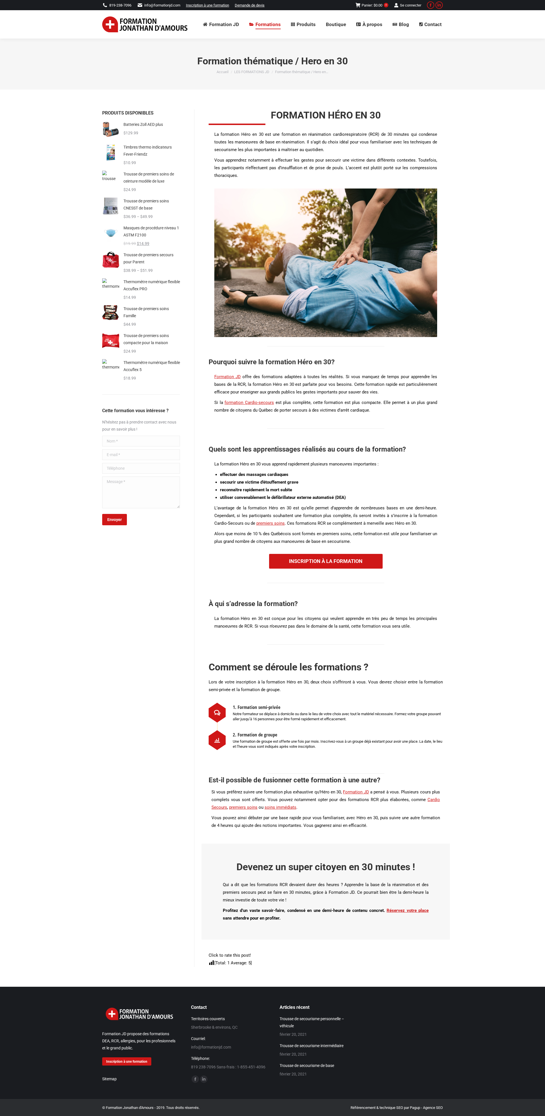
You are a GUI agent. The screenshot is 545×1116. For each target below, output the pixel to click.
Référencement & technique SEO (377, 1108)
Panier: (374, 5)
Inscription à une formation (207, 5)
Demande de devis (250, 5)
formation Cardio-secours (249, 402)
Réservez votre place (408, 910)
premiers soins (270, 523)
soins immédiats (280, 807)
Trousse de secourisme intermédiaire (311, 1045)
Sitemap (109, 1079)
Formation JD (227, 376)
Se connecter (410, 5)
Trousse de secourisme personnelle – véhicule (312, 1022)
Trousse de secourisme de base (307, 1065)
